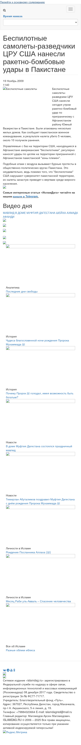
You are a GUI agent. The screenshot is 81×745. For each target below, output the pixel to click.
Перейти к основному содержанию (22, 2)
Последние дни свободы (22, 291)
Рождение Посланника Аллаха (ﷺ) (28, 552)
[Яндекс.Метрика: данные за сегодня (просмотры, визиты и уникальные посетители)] (15, 732)
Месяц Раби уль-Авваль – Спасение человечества (38, 601)
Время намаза (12, 16)
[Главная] (6, 6)
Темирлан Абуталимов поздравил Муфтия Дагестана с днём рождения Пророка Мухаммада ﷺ (40, 501)
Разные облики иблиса (20, 650)
